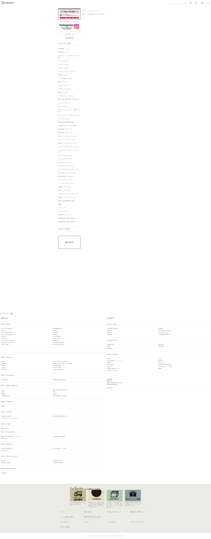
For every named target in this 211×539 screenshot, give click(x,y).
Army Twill (56, 338)
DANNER (4, 363)
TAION (3, 338)
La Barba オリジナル (8, 418)
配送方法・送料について (138, 512)
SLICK (55, 330)
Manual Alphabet (7, 334)
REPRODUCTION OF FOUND (62, 363)
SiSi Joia (161, 362)
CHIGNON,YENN (112, 328)
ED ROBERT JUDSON (60, 396)
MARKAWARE (57, 328)
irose (3, 390)
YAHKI (109, 362)
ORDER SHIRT (6, 462)
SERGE (109, 332)
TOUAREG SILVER (59, 436)
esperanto (5, 428)
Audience (56, 340)
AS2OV (3, 394)
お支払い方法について (114, 512)
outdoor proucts (112, 370)
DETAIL (3, 438)
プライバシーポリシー (137, 522)
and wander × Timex (60, 448)
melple (3, 336)
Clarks (3, 367)
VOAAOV (56, 332)
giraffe (3, 460)
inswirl (55, 394)
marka (3, 330)
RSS (62, 527)
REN (2, 392)
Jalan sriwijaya (58, 369)
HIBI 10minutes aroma (115, 382)
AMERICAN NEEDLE (59, 379)
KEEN (3, 361)
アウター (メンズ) (94, 10)
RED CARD (5, 344)
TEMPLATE (110, 344)
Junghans (4, 450)
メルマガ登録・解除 (67, 517)
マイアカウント (65, 522)
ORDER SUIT (57, 460)
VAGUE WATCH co (7, 448)
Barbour (55, 334)
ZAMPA (160, 328)
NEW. (3, 406)
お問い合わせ (88, 512)
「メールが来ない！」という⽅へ (69, 21)
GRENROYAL (5, 396)
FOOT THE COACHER (60, 361)
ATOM (67, 527)
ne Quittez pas (163, 332)
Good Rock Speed (7, 340)
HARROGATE (57, 365)
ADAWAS (110, 334)
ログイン (86, 522)
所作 (54, 392)
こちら (116, 505)
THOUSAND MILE (58, 342)
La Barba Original (7, 342)
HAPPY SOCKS (6, 416)
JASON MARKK (112, 384)
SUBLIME (4, 379)
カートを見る (111, 522)
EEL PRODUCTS (6, 332)
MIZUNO (4, 369)
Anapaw (4, 473)
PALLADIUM (57, 367)
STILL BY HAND (6, 328)
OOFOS (3, 365)
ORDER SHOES (58, 462)
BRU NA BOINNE (58, 344)
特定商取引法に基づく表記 (92, 517)
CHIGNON (110, 361)
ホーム (84, 9)
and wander (57, 336)
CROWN (109, 348)
